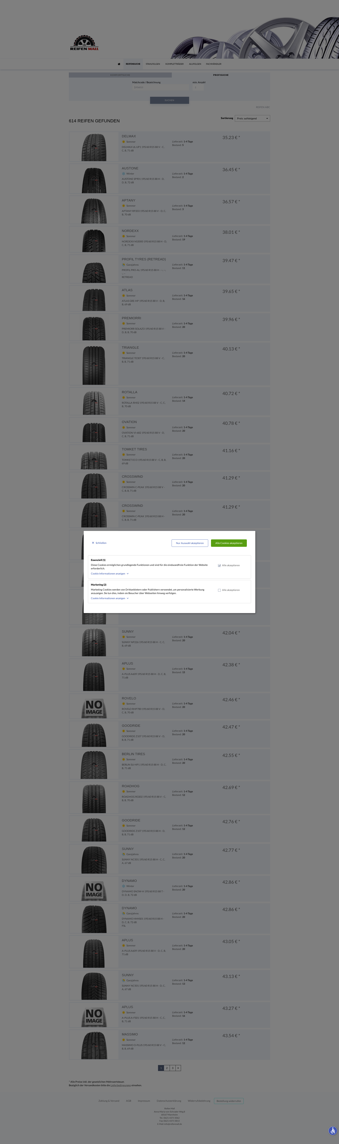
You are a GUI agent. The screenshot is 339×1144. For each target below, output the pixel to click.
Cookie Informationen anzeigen (108, 573)
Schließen (101, 542)
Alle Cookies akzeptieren (228, 543)
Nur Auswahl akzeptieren (190, 543)
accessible (332, 1130)
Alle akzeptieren (231, 565)
